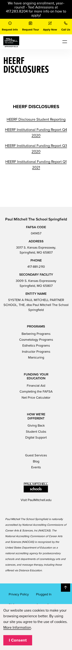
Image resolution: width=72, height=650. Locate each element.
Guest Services (36, 455)
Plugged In (44, 594)
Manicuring (36, 357)
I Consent (18, 640)
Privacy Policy (19, 594)
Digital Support (36, 437)
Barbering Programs (36, 334)
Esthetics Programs (36, 345)
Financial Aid (36, 386)
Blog (36, 461)
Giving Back (36, 425)
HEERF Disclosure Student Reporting (36, 119)
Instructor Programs (36, 352)
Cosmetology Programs (36, 340)
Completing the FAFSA (36, 391)
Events (36, 467)
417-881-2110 (36, 267)
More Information (17, 627)
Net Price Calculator (36, 398)
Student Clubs (36, 432)
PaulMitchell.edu (40, 500)
